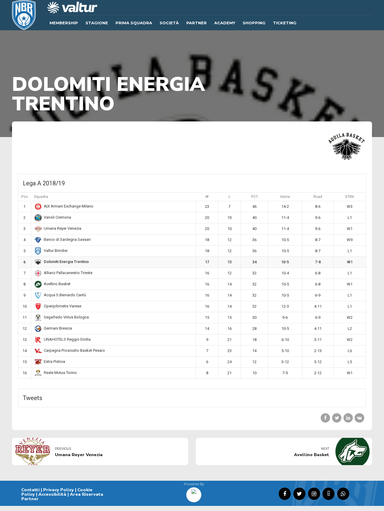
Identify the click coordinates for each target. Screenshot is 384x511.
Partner (196, 22)
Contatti (30, 490)
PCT (254, 197)
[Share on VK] (359, 418)
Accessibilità (52, 494)
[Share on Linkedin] (348, 418)
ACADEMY (224, 22)
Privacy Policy (58, 490)
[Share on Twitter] (336, 418)
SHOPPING (254, 22)
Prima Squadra (134, 22)
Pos (24, 197)
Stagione (97, 22)
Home (285, 197)
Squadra (41, 197)
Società (169, 22)
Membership (64, 22)
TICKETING (284, 22)
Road (318, 197)
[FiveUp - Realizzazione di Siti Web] (193, 493)
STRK (349, 197)
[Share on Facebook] (325, 418)
